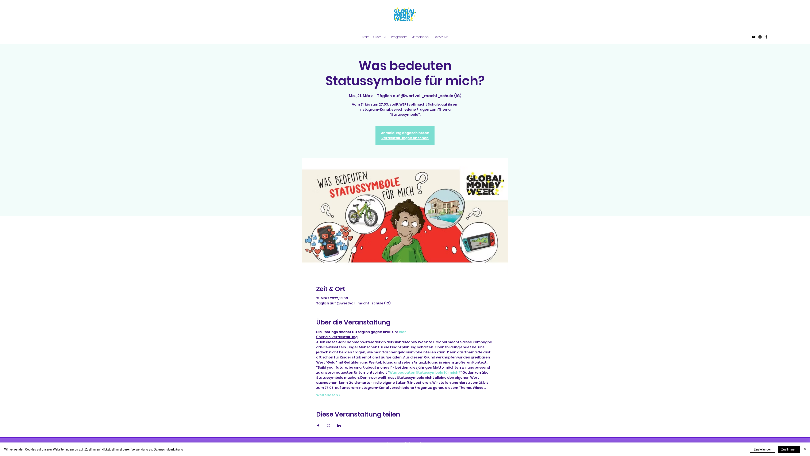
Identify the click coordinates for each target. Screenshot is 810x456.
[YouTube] (754, 37)
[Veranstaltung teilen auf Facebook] (318, 425)
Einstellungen (763, 449)
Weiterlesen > (328, 395)
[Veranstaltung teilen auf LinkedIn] (339, 425)
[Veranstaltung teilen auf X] (329, 425)
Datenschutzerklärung (168, 449)
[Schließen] (804, 449)
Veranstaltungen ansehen (405, 138)
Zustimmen (788, 449)
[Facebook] (766, 37)
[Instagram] (760, 37)
